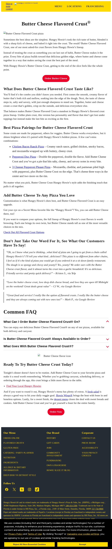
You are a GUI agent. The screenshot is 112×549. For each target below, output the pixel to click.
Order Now (56, 412)
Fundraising (54, 460)
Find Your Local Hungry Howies (23, 385)
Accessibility (90, 448)
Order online (12, 438)
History (51, 438)
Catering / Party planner (19, 453)
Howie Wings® (64, 395)
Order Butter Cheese (56, 78)
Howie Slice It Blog (58, 470)
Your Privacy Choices (90, 454)
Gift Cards (53, 443)
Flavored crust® (14, 443)
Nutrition (9, 458)
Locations (74, 6)
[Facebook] (7, 489)
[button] (76, 538)
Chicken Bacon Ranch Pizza (28, 146)
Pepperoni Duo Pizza (24, 156)
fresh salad (93, 391)
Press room (88, 443)
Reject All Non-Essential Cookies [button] (29, 544)
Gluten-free (11, 448)
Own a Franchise (56, 465)
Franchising (95, 6)
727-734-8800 (97, 509)
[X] (14, 489)
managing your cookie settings (83, 534)
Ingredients (11, 463)
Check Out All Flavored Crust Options (24, 232)
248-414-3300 (71, 506)
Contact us (88, 438)
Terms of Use (35, 534)
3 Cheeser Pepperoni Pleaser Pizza (31, 167)
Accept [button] (82, 544)
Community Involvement (54, 454)
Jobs (49, 448)
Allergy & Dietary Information (15, 468)
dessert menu (61, 399)
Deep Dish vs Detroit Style (20, 475)
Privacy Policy (15, 534)
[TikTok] (37, 489)
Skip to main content (9, 6)
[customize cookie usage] (78, 538)
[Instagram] (29, 489)
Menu (58, 6)
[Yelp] (22, 489)
